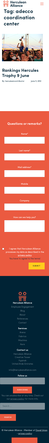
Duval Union (41, 430)
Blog (22, 311)
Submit (36, 266)
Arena (22, 332)
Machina (22, 340)
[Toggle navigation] (42, 3)
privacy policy (24, 255)
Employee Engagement (22, 307)
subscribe (22, 390)
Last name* (24, 151)
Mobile (24, 184)
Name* (24, 134)
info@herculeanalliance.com (22, 370)
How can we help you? (24, 217)
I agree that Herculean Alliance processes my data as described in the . (25, 252)
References (22, 319)
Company (24, 201)
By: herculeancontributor (13, 81)
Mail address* (24, 167)
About (22, 315)
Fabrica (22, 336)
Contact (23, 323)
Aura (22, 344)
